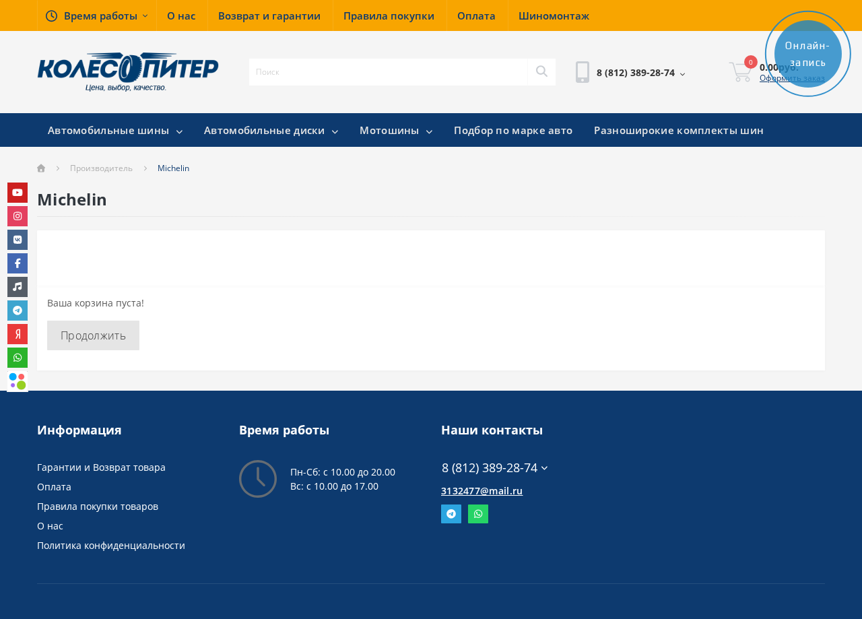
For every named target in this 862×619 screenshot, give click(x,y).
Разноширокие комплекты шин (679, 130)
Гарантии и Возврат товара (101, 467)
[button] (96, 15)
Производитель (101, 168)
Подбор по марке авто (513, 130)
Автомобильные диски (266, 130)
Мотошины (391, 130)
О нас (50, 525)
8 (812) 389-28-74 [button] (489, 468)
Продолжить (93, 335)
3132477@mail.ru (482, 490)
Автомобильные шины (110, 130)
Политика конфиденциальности (111, 545)
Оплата (54, 486)
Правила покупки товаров (97, 506)
